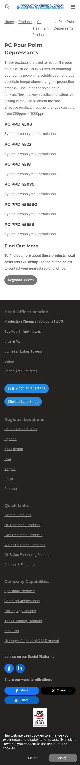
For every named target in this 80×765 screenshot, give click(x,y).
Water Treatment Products (24, 545)
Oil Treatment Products (40, 28)
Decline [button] (33, 758)
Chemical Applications (22, 601)
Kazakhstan (13, 449)
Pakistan (11, 489)
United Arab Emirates (20, 429)
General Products (17, 515)
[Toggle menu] (73, 6)
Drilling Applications (20, 611)
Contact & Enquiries (19, 565)
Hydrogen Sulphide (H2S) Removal (31, 641)
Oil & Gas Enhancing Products (27, 555)
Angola (10, 469)
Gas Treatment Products (23, 535)
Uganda (10, 439)
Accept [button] (63, 758)
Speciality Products (19, 591)
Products (25, 22)
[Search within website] (7, 6)
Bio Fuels (11, 631)
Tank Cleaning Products (23, 621)
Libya (8, 479)
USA (7, 459)
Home (9, 22)
